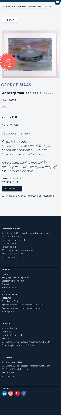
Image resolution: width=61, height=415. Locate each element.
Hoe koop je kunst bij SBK (13, 240)
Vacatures (6, 297)
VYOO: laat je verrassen (12, 253)
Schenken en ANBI (10, 301)
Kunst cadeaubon (10, 328)
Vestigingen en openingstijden (15, 277)
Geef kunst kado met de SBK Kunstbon (8, 63)
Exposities (6, 331)
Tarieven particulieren (11, 236)
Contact (5, 284)
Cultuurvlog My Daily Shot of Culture (18, 345)
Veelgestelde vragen (11, 257)
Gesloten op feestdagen (13, 280)
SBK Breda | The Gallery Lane (15, 369)
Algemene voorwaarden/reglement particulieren (23, 304)
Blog (4, 291)
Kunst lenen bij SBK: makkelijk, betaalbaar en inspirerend (27, 233)
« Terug (9, 19)
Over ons (6, 274)
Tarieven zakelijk (9, 247)
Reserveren (10, 188)
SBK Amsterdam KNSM (12, 362)
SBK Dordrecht (8, 372)
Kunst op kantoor (10, 243)
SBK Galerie (7, 338)
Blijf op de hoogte (10, 287)
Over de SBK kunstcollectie (14, 335)
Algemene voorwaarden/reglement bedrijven (22, 308)
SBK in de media (9, 294)
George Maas (16, 85)
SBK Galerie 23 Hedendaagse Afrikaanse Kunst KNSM (26, 342)
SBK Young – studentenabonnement (18, 250)
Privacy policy (8, 311)
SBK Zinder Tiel (8, 376)
